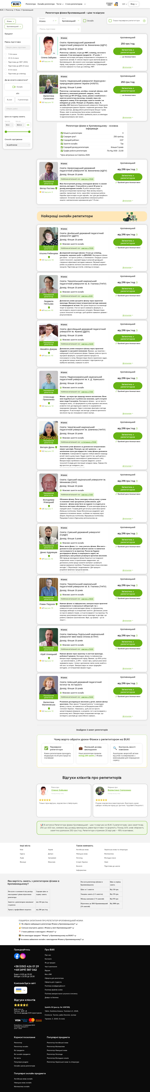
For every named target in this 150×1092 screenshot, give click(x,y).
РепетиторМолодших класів (58, 1058)
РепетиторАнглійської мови (57, 1043)
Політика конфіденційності (55, 986)
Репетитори (31, 4)
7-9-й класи (12, 54)
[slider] (6, 132)
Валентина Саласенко (119, 790)
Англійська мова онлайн (23, 1079)
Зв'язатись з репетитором (128, 51)
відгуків (24, 1013)
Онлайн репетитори (46, 4)
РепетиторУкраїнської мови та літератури (63, 1062)
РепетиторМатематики (56, 1046)
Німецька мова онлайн (23, 1083)
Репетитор (18, 1043)
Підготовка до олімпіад (17, 74)
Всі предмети (19, 1050)
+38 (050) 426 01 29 (26, 966)
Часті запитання (51, 967)
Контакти (48, 959)
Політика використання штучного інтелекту (61, 994)
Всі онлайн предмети (22, 1054)
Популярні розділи (21, 1062)
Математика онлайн (22, 1086)
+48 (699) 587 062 (25, 969)
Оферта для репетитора (54, 978)
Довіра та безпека (51, 997)
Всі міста (17, 1058)
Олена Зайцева (59, 790)
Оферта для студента (53, 982)
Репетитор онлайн (21, 1046)
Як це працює (50, 963)
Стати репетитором (73, 4)
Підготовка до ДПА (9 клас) (18, 66)
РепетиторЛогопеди (55, 1054)
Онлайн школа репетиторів (24, 1066)
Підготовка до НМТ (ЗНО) (18, 62)
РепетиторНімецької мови (57, 1050)
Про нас (48, 955)
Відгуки (47, 970)
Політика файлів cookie (54, 990)
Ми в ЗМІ (48, 974)
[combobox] (39, 21)
